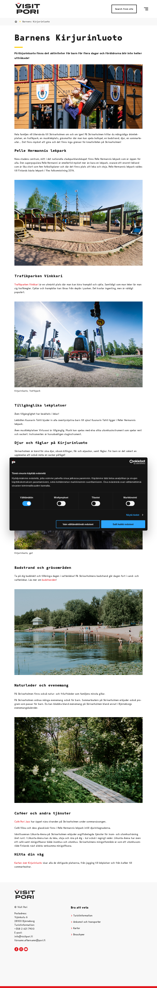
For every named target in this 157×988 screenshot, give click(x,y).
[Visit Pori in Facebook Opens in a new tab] (16, 949)
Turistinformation (82, 915)
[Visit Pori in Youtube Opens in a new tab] (26, 949)
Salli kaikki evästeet (123, 524)
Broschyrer (78, 934)
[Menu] (146, 9)
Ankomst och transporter (87, 921)
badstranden (49, 579)
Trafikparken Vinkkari (26, 284)
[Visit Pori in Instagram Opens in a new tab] (21, 949)
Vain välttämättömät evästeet (78, 524)
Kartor (76, 928)
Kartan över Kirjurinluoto (28, 862)
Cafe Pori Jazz (22, 821)
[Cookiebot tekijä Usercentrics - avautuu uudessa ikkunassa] (131, 462)
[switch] (61, 503)
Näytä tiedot (132, 515)
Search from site (124, 9)
